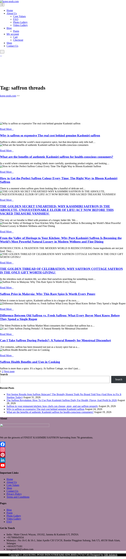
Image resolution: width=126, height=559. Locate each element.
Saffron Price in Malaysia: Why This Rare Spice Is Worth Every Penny (47, 294)
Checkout (18, 40)
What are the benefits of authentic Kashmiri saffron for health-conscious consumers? (56, 156)
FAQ (15, 19)
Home (10, 10)
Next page (9, 371)
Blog (9, 28)
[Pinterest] (63, 454)
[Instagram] (63, 449)
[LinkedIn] (63, 460)
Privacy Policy (14, 494)
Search (4, 374)
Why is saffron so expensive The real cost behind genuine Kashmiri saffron (50, 135)
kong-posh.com (8, 95)
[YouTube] (63, 465)
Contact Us (12, 45)
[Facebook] (63, 444)
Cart (15, 37)
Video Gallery (20, 25)
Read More (6, 129)
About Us (12, 13)
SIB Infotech (110, 554)
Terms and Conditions (18, 497)
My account (13, 34)
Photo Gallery (20, 22)
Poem (16, 31)
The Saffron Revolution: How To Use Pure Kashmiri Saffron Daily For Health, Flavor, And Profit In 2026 (62, 400)
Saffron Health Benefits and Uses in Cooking (30, 362)
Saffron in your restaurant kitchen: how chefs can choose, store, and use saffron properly (52, 406)
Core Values (19, 16)
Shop (9, 43)
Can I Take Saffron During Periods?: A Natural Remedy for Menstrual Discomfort (55, 340)
